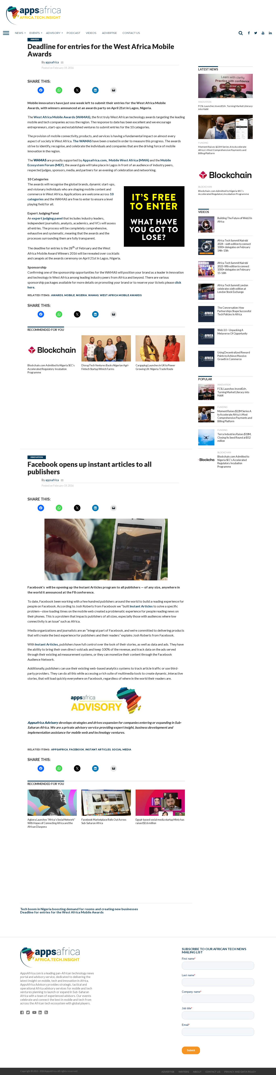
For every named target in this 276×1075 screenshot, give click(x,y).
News (19, 32)
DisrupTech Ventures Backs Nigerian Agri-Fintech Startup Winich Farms (105, 367)
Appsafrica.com (95, 160)
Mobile (69, 295)
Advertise (109, 32)
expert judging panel (47, 218)
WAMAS (93, 295)
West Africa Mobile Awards (121, 295)
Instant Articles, (47, 644)
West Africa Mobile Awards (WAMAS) (62, 117)
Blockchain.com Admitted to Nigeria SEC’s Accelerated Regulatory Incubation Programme (51, 369)
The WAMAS (82, 141)
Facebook (76, 749)
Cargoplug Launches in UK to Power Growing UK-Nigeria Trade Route (155, 367)
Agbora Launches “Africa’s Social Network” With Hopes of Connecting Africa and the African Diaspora (51, 823)
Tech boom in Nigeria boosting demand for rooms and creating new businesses (79, 909)
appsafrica (52, 62)
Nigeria (81, 295)
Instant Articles (141, 606)
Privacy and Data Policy (240, 1071)
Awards (57, 295)
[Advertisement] (106, 408)
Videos (91, 32)
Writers (183, 1071)
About (197, 1071)
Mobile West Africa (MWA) (129, 160)
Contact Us (131, 32)
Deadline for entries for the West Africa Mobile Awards (62, 912)
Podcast (73, 32)
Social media (121, 749)
